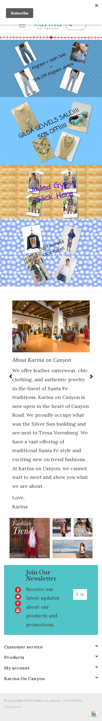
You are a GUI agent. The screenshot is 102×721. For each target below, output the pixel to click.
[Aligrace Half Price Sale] (51, 68)
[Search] (70, 24)
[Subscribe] (83, 605)
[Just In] (51, 253)
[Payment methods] (92, 713)
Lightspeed (12, 707)
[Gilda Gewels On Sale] (51, 131)
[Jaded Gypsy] (51, 192)
